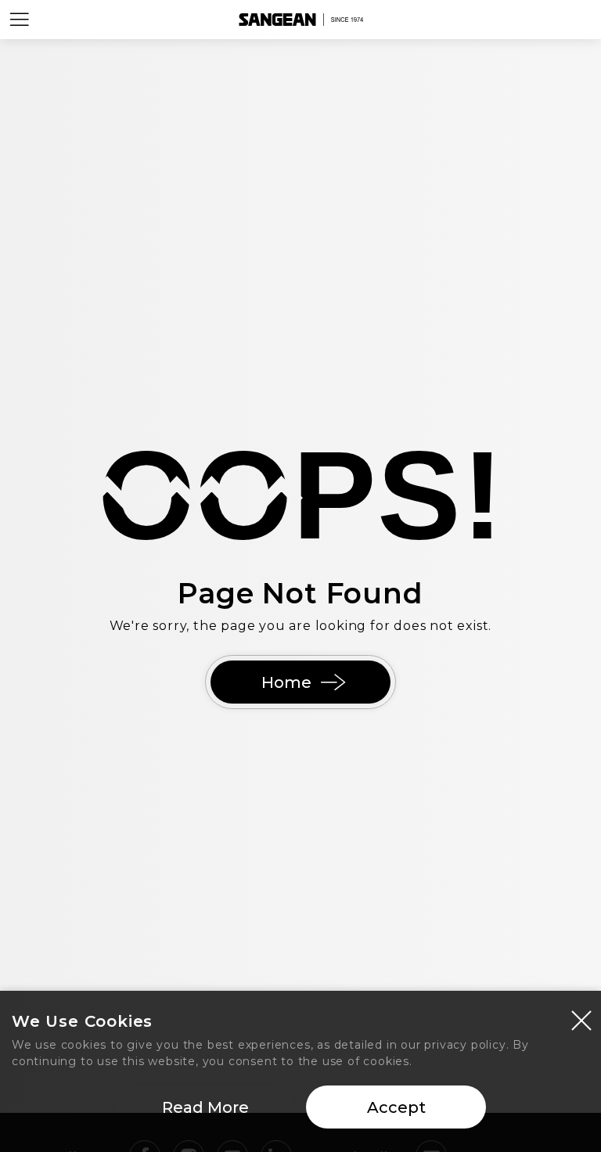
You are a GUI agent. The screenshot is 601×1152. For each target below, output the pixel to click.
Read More (205, 1107)
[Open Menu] (19, 19)
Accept (396, 1107)
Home (286, 682)
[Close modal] (581, 1019)
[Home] (300, 19)
